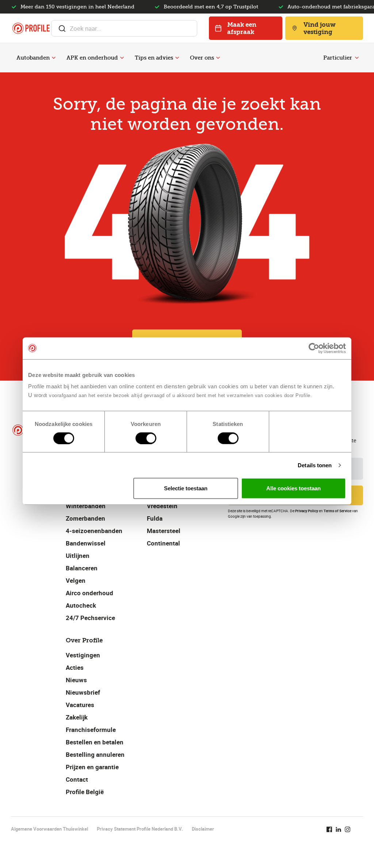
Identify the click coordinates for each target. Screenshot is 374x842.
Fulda (155, 518)
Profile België (85, 792)
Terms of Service (337, 510)
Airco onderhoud (89, 593)
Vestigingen (83, 655)
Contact (77, 779)
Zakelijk (77, 717)
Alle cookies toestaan (293, 488)
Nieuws (76, 680)
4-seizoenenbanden (94, 530)
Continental (163, 543)
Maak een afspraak (241, 28)
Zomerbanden (85, 518)
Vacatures (80, 705)
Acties (75, 667)
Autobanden (33, 57)
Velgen (75, 580)
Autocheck (81, 605)
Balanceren (82, 568)
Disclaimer (203, 829)
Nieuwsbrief (83, 692)
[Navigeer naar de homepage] (31, 28)
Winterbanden (86, 506)
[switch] (146, 438)
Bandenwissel (86, 543)
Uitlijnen (77, 555)
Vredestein (162, 506)
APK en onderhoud (92, 57)
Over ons (202, 57)
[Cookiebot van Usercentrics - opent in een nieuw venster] (314, 348)
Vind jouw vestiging (320, 28)
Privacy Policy (306, 510)
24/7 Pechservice (90, 617)
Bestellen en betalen (94, 742)
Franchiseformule (91, 729)
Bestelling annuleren (95, 754)
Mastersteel (163, 530)
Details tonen (315, 465)
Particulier (337, 57)
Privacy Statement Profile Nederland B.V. (140, 829)
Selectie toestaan (185, 488)
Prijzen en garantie (92, 767)
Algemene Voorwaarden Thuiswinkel (49, 829)
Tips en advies (154, 57)
